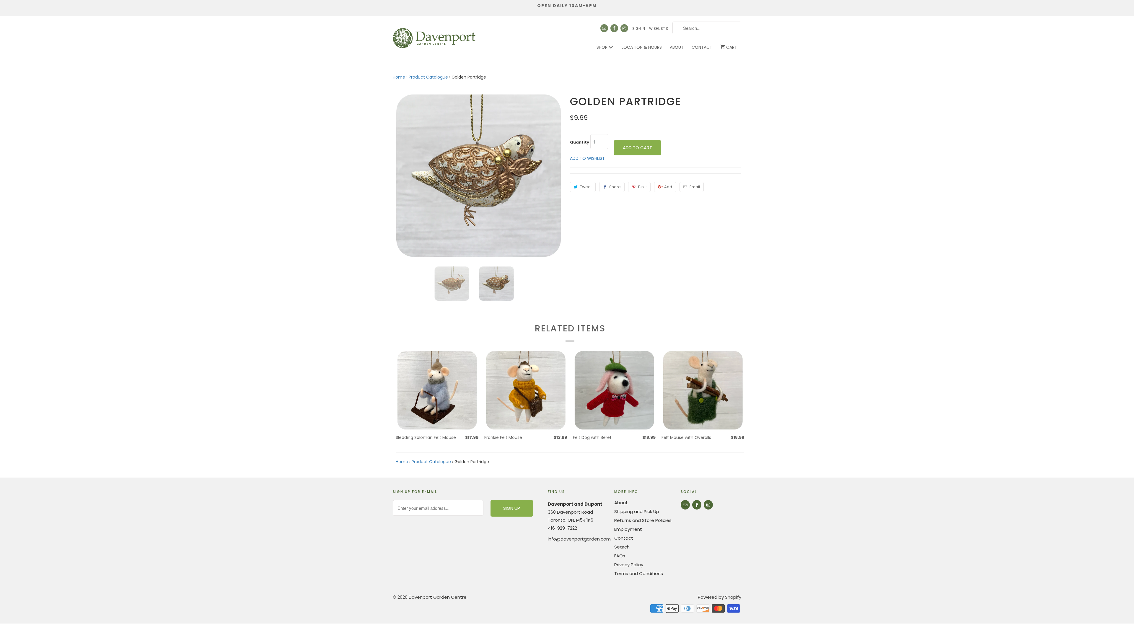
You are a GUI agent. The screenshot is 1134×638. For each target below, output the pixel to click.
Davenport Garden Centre (438, 597)
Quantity (579, 142)
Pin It (642, 187)
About (677, 47)
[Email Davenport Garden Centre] (604, 28)
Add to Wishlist (587, 158)
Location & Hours (642, 47)
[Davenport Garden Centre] (434, 35)
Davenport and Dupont (575, 504)
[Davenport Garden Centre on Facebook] (614, 28)
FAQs (619, 556)
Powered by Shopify (719, 597)
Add (668, 187)
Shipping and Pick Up (636, 511)
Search (622, 547)
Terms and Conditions (638, 573)
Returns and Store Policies (643, 520)
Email (695, 187)
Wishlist (658, 28)
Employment (628, 529)
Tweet (586, 187)
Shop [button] (603, 47)
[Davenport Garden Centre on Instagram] (624, 28)
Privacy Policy (628, 564)
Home (399, 77)
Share (615, 187)
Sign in (638, 28)
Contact (702, 47)
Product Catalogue (428, 77)
